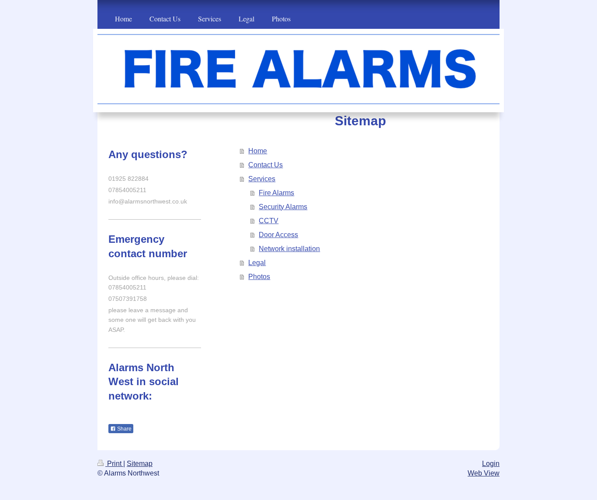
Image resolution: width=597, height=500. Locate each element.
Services (261, 179)
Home (257, 151)
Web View (484, 473)
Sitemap (140, 463)
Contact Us (265, 165)
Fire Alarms (276, 193)
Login (491, 463)
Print (114, 463)
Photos (259, 276)
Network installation (289, 248)
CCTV (268, 220)
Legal (257, 262)
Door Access (278, 234)
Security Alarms (283, 206)
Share (124, 429)
